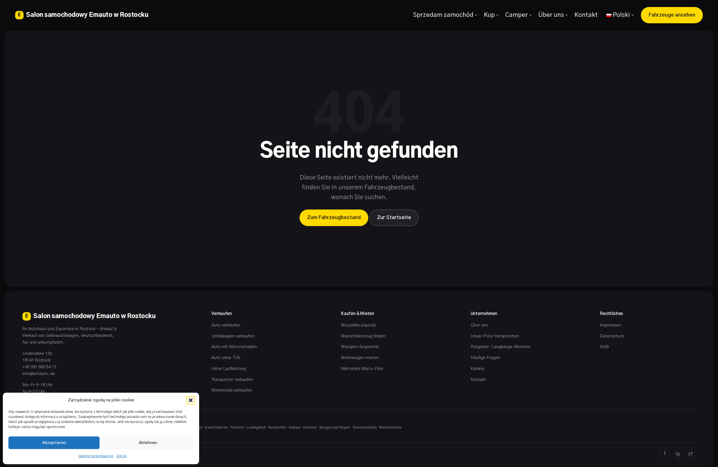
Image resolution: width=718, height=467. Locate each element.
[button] (191, 400)
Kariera (477, 369)
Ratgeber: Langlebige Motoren (500, 347)
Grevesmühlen (365, 427)
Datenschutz (612, 336)
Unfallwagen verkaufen (232, 336)
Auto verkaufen (225, 325)
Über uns (551, 15)
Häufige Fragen (485, 358)
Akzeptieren (54, 443)
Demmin (310, 427)
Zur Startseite (394, 217)
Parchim (237, 427)
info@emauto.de (38, 374)
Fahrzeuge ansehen (671, 15)
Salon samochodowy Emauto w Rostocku (83, 15)
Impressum (610, 325)
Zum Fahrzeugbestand (334, 217)
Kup (489, 15)
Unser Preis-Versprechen (495, 336)
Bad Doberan (216, 427)
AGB (604, 347)
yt (690, 453)
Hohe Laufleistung (228, 369)
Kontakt (586, 15)
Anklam (295, 427)
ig (677, 453)
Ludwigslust (256, 427)
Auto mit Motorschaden (234, 347)
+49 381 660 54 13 (39, 367)
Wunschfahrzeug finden (363, 336)
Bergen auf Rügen (334, 427)
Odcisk (121, 456)
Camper (516, 15)
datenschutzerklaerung (96, 456)
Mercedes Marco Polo (362, 369)
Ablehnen (148, 443)
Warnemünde (390, 427)
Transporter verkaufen (232, 380)
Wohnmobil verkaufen (231, 390)
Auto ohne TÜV (225, 358)
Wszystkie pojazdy (358, 325)
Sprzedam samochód (443, 15)
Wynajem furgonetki (360, 347)
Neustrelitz (277, 427)
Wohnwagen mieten (360, 358)
